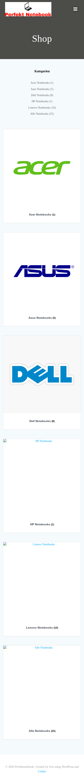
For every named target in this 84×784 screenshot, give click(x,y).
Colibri (42, 771)
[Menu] (75, 9)
